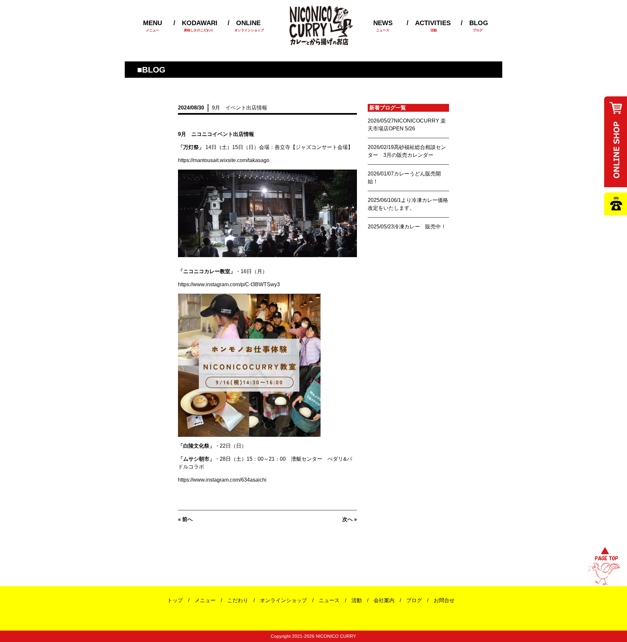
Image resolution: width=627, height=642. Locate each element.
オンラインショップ (283, 600)
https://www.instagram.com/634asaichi (222, 480)
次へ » (349, 519)
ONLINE (244, 25)
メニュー (205, 600)
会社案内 (384, 600)
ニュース (329, 600)
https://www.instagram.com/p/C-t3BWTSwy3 (229, 284)
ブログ (414, 600)
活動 (356, 600)
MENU (152, 25)
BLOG (477, 25)
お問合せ (444, 600)
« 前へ (185, 519)
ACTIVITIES (433, 25)
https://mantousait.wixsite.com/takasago (223, 160)
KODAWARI (197, 25)
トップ (175, 600)
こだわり (237, 600)
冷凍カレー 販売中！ (420, 226)
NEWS (383, 25)
